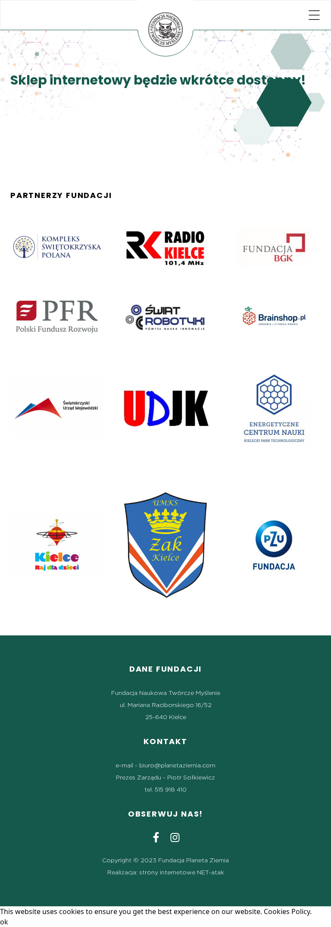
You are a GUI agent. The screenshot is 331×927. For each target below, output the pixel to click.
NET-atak (210, 873)
